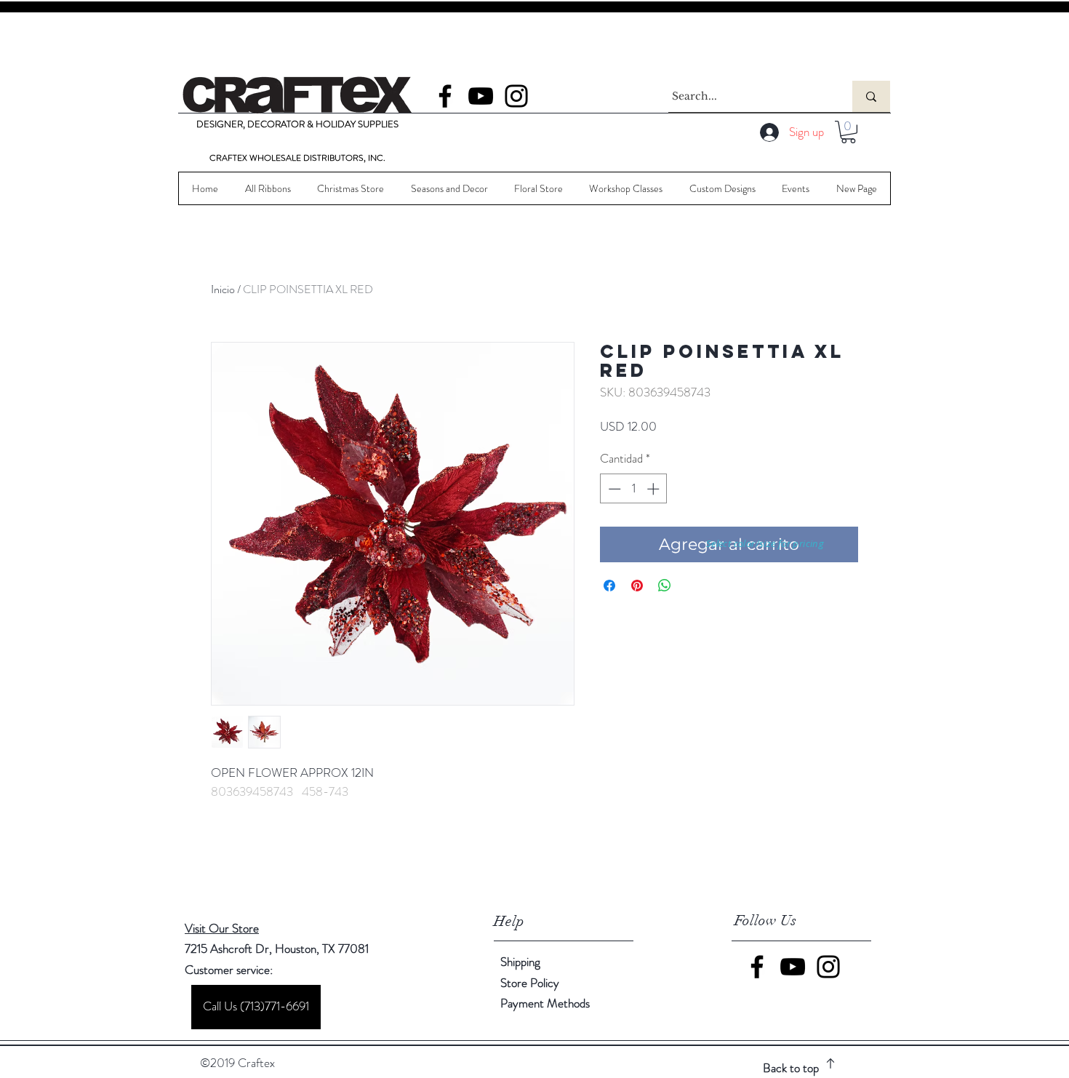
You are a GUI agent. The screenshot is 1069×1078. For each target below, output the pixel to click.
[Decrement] (613, 488)
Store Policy (529, 982)
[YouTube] (480, 96)
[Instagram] (516, 96)
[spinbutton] (634, 488)
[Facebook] (445, 96)
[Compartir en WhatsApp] (664, 585)
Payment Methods (546, 1003)
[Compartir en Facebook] (609, 585)
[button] (848, 132)
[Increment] (654, 488)
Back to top (791, 1068)
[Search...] (871, 96)
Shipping (520, 961)
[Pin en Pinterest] (637, 585)
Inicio (223, 289)
